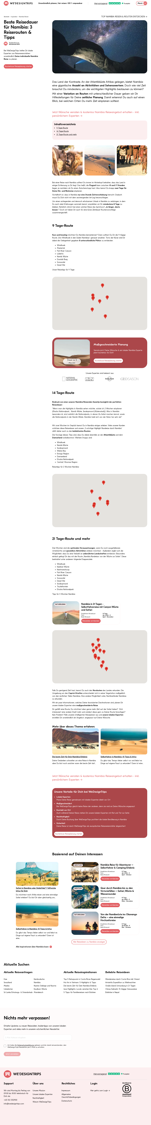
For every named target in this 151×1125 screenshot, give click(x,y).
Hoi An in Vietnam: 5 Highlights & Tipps (80, 982)
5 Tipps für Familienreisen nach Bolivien (80, 992)
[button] (102, 285)
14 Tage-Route (63, 131)
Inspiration (14, 17)
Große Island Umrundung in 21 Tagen (120, 986)
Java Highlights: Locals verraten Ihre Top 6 (81, 989)
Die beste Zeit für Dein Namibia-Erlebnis (69, 757)
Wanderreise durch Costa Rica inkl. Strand (122, 979)
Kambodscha (39, 979)
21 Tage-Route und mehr (67, 134)
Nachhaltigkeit (38, 1098)
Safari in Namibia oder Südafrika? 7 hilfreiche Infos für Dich (36, 889)
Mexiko (7, 986)
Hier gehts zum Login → (100, 1091)
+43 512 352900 (10, 1100)
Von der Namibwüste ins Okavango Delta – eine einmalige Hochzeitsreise (119, 917)
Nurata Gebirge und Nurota (45, 986)
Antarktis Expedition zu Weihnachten (120, 982)
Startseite (6, 17)
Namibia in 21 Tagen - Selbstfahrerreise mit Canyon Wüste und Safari (99, 607)
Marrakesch (38, 992)
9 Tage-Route (62, 128)
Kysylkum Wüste (40, 989)
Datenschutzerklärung (25, 1045)
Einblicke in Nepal (112, 992)
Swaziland (8, 982)
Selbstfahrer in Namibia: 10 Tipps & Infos (118, 757)
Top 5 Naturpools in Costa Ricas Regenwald (82, 979)
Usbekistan (8, 989)
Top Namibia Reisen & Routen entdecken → (124, 16)
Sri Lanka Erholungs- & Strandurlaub (18, 992)
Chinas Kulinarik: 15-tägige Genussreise (121, 989)
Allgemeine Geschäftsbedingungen (71, 1095)
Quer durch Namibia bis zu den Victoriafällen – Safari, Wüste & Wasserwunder (117, 891)
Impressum (66, 1091)
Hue (5, 979)
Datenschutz (67, 1101)
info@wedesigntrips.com (14, 1104)
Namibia (37, 982)
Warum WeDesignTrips (42, 1102)
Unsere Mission (39, 1091)
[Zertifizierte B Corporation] (133, 1089)
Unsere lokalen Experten (42, 1094)
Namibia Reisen (24, 17)
